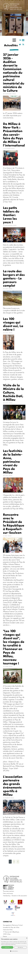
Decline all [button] (20, 947)
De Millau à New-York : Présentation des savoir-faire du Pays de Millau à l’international (14, 134)
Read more (13, 944)
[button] (14, 40)
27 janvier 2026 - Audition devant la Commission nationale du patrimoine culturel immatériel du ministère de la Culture (13, 72)
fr (20, 40)
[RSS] (23, 44)
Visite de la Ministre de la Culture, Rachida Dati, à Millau (13, 392)
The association (7, 889)
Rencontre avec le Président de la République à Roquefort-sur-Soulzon (13, 523)
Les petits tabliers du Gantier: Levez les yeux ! (11, 215)
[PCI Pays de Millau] (12, 6)
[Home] (20, 44)
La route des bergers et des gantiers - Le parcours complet (14, 278)
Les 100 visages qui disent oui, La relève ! (13, 324)
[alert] (14, 945)
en (23, 40)
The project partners (8, 891)
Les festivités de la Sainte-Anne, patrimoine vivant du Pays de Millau (12, 461)
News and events (8, 893)
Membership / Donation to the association (15, 895)
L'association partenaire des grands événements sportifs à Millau (12, 786)
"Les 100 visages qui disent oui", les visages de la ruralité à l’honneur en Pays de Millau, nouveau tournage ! (13, 647)
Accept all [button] (7, 947)
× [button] (26, 938)
